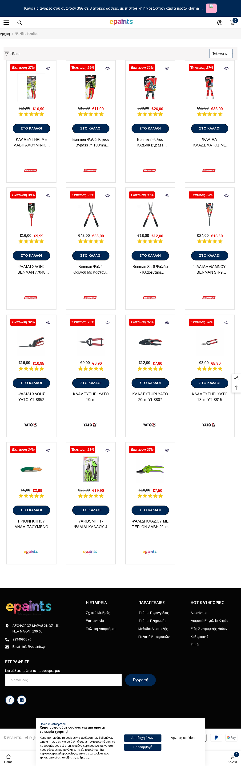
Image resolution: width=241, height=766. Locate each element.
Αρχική (5, 34)
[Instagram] (21, 700)
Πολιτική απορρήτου (53, 724)
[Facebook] (10, 700)
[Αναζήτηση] (20, 23)
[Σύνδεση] (220, 23)
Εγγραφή (140, 680)
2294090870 (21, 639)
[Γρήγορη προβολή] (48, 68)
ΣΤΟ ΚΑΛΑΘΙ (31, 128)
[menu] (6, 22)
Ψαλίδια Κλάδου (27, 34)
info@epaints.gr (34, 646)
